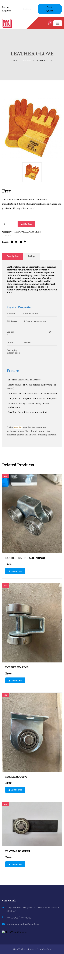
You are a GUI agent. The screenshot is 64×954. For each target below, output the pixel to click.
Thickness (12, 322)
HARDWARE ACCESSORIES (27, 232)
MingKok (46, 949)
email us (18, 427)
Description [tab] (13, 256)
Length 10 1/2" (29, 333)
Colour (10, 342)
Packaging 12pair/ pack (27, 351)
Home (14, 60)
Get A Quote (49, 9)
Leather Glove (27, 313)
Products (26, 60)
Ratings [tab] (31, 256)
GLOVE (7, 235)
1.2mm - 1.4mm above (32, 321)
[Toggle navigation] (57, 23)
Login (5, 7)
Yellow (24, 342)
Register (6, 11)
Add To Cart (26, 224)
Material (11, 313)
